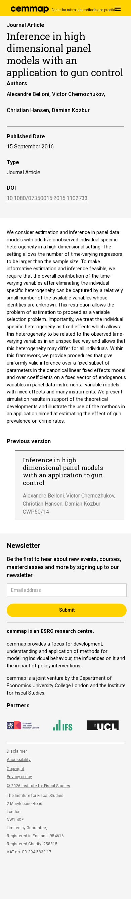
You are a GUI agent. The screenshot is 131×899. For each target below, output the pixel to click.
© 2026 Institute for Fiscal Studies (38, 786)
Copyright (15, 768)
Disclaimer (17, 751)
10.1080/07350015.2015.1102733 (47, 198)
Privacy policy (19, 776)
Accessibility (19, 759)
